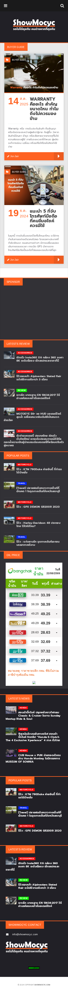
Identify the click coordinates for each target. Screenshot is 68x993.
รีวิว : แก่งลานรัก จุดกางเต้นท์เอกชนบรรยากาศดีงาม (38, 543)
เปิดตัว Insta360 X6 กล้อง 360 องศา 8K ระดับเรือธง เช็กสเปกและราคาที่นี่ (39, 359)
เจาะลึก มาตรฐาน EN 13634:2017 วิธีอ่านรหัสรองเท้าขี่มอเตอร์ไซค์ (38, 396)
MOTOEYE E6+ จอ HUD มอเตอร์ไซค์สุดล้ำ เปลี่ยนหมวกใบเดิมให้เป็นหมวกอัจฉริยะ (32, 417)
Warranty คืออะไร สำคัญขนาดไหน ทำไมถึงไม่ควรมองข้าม (44, 109)
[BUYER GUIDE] (34, 55)
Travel (21, 483)
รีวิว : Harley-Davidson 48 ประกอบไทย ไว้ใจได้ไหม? (38, 524)
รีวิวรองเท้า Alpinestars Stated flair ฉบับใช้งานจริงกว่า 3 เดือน (38, 377)
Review (22, 390)
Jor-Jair (14, 156)
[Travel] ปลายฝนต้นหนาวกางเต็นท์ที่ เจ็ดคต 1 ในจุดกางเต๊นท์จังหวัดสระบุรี (38, 489)
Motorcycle (25, 465)
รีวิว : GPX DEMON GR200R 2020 (38, 507)
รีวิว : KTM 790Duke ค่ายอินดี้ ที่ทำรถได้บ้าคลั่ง (39, 471)
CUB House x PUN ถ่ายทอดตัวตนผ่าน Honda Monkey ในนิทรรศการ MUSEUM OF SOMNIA (33, 758)
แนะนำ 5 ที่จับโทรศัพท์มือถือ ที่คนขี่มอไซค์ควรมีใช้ (43, 218)
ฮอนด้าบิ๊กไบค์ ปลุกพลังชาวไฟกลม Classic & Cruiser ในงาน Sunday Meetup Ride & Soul (33, 715)
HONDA (23, 708)
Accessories (25, 353)
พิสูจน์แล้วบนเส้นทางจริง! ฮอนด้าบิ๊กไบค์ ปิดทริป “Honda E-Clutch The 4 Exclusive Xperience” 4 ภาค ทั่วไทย (33, 737)
